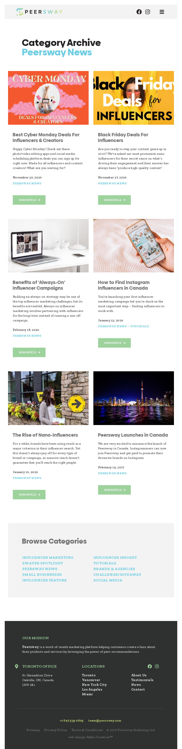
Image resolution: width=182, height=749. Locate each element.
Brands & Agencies (114, 569)
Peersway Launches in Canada (133, 435)
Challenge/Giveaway (117, 574)
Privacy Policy (55, 730)
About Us (138, 675)
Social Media (107, 580)
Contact (138, 689)
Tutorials (139, 326)
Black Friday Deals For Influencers (123, 137)
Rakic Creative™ (100, 737)
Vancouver (91, 680)
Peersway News (27, 183)
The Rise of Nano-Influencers (45, 435)
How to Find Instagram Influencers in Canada (124, 285)
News (136, 685)
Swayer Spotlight (42, 563)
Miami (87, 694)
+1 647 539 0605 (72, 720)
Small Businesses (42, 574)
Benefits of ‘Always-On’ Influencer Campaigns (39, 285)
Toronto (89, 675)
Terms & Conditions (87, 730)
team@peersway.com (104, 720)
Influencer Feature (44, 580)
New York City (94, 685)
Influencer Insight (115, 557)
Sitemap (33, 730)
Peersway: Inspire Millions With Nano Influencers (39, 11)
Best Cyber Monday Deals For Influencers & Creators (46, 137)
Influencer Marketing (47, 557)
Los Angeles (92, 689)
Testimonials (142, 680)
